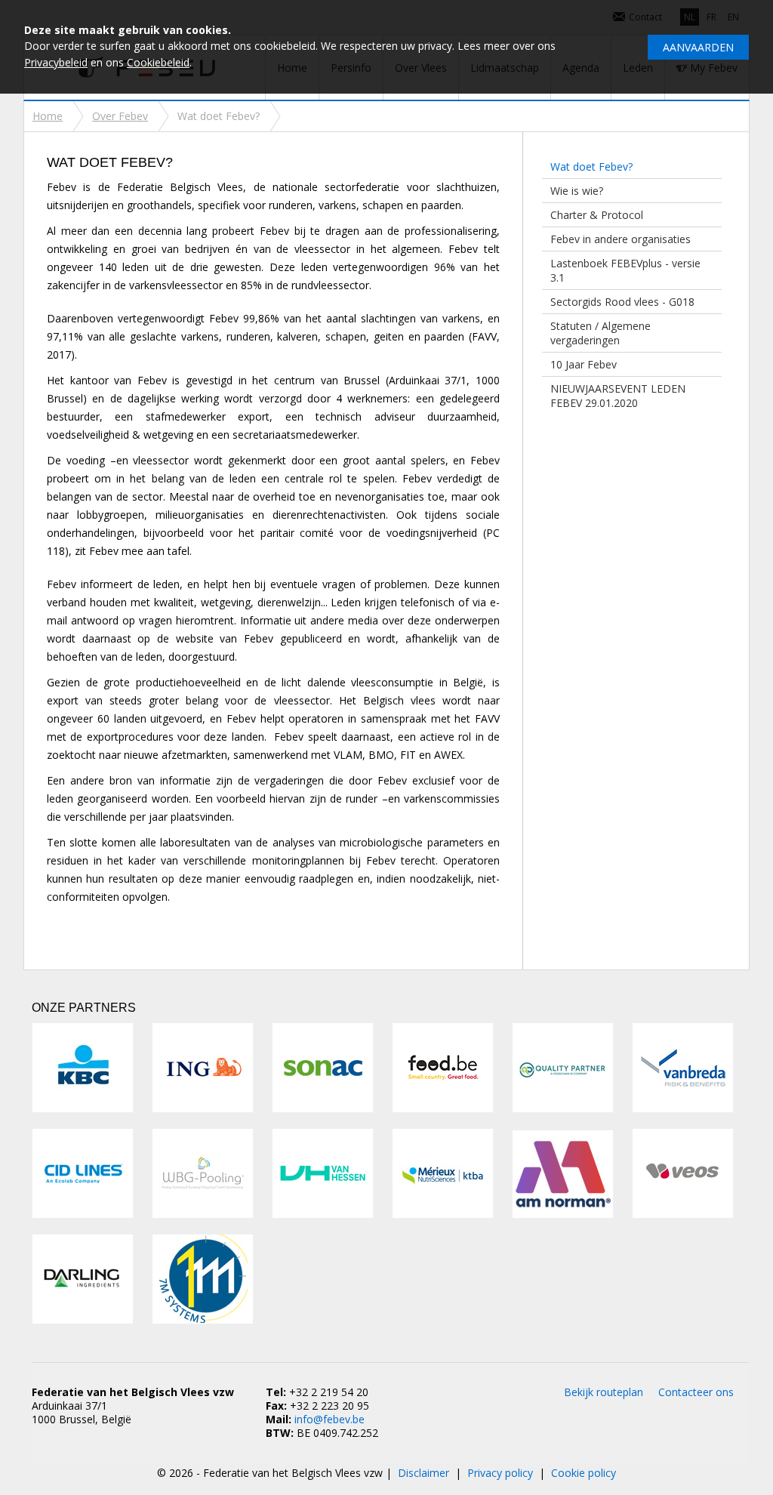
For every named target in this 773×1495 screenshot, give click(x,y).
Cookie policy (583, 1473)
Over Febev (120, 116)
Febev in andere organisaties (620, 239)
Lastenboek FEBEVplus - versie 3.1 (625, 270)
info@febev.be (329, 1419)
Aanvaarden (698, 47)
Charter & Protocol (596, 215)
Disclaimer (423, 1473)
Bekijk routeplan (603, 1392)
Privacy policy (500, 1473)
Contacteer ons (696, 1392)
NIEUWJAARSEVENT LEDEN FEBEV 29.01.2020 (617, 395)
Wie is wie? (576, 190)
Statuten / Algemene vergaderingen (600, 333)
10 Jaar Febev (583, 364)
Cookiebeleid (158, 62)
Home (47, 116)
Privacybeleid (56, 62)
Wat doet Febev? (591, 166)
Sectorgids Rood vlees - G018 (622, 301)
